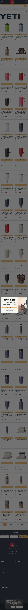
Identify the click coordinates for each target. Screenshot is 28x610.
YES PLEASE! (9, 307)
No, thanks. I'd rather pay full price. (9, 310)
